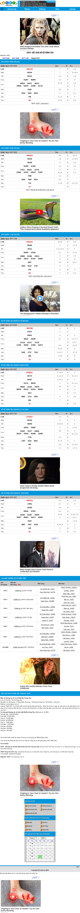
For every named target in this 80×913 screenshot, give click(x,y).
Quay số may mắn (32, 809)
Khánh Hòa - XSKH (47, 610)
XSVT (8, 55)
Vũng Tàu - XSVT (69, 602)
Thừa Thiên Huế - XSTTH (47, 592)
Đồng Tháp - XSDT (69, 594)
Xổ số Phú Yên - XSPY (47, 589)
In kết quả (72, 9)
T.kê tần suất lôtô (47, 809)
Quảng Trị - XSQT (47, 620)
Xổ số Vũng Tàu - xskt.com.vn (42, 276)
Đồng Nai (29, 826)
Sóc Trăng (45, 826)
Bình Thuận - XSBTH (68, 617)
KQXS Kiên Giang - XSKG (69, 644)
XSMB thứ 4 (18, 608)
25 (32, 856)
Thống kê (27, 9)
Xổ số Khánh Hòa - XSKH (47, 644)
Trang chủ (3, 55)
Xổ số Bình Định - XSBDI (47, 614)
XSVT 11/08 (25, 58)
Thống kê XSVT (35, 58)
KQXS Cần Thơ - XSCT (69, 605)
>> (38, 838)
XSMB (23, 2)
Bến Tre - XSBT (69, 599)
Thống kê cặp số (47, 805)
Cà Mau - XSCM (69, 590)
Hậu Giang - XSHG (69, 638)
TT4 (38, 2)
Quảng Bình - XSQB (47, 617)
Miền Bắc (29, 822)
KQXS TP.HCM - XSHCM (69, 587)
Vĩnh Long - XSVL (68, 629)
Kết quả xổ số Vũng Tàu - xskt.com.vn (42, 190)
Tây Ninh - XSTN (69, 620)
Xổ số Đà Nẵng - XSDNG (47, 607)
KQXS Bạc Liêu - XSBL (69, 596)
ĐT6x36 (33, 2)
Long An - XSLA (69, 641)
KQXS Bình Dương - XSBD (69, 623)
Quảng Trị (36, 6)
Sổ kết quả (42, 9)
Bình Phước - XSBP (69, 635)
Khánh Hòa (45, 829)
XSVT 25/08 (6, 58)
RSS (77, 867)
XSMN (23, 4)
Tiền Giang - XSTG (69, 650)
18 (32, 853)
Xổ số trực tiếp (12, 9)
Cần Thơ (44, 822)
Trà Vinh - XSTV (69, 626)
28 (32, 843)
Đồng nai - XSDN (69, 608)
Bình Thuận (42, 4)
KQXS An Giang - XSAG (68, 614)
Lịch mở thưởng (31, 805)
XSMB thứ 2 (19, 590)
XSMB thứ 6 (17, 626)
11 (32, 850)
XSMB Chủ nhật (18, 647)
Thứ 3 (7, 66)
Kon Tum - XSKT (47, 647)
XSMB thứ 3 (17, 599)
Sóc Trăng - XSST (68, 611)
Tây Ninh (28, 4)
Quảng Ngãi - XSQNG (47, 640)
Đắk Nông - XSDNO (47, 637)
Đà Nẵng (29, 829)
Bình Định (28, 6)
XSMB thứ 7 (18, 637)
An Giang (35, 4)
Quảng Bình (42, 6)
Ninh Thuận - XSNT (47, 628)
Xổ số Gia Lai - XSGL (47, 625)
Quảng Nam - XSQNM (47, 601)
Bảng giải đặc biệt (32, 813)
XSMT (23, 6)
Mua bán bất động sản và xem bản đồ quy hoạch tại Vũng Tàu (19, 873)
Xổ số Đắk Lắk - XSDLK (47, 598)
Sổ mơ (57, 9)
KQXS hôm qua (51, 1)
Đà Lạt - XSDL (68, 647)
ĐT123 (27, 2)
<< (27, 838)
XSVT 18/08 (15, 58)
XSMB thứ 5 (19, 617)
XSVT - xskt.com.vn (42, 103)
